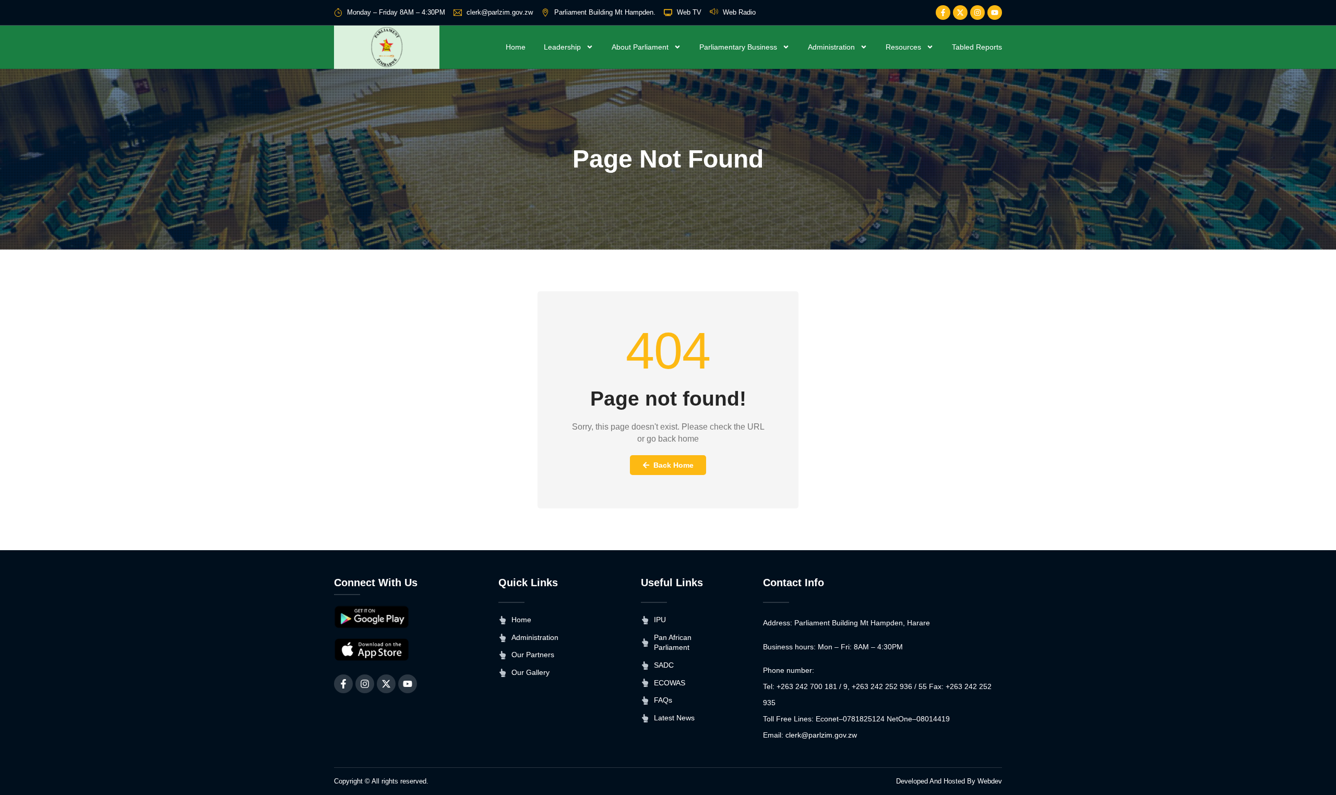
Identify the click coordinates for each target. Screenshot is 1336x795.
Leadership (562, 47)
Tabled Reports (977, 47)
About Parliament (640, 47)
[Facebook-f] (943, 12)
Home (516, 47)
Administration (831, 47)
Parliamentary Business (738, 47)
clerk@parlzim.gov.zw (821, 735)
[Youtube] (994, 12)
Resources (903, 47)
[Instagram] (977, 12)
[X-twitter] (960, 12)
